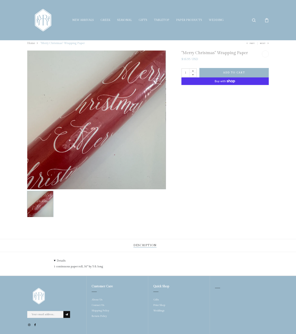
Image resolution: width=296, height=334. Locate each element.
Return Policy (99, 316)
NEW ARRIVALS (83, 20)
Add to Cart (234, 72)
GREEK (105, 20)
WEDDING (216, 20)
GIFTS (143, 20)
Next (263, 43)
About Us (97, 299)
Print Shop (159, 305)
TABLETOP (161, 20)
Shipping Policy (100, 310)
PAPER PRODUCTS (189, 20)
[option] (96, 120)
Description (145, 245)
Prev (252, 43)
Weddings (158, 310)
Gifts (156, 299)
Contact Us (98, 305)
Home (31, 43)
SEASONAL (124, 20)
